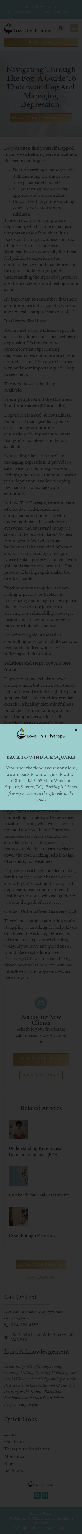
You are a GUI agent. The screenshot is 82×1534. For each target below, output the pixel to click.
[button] (76, 730)
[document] (41, 767)
